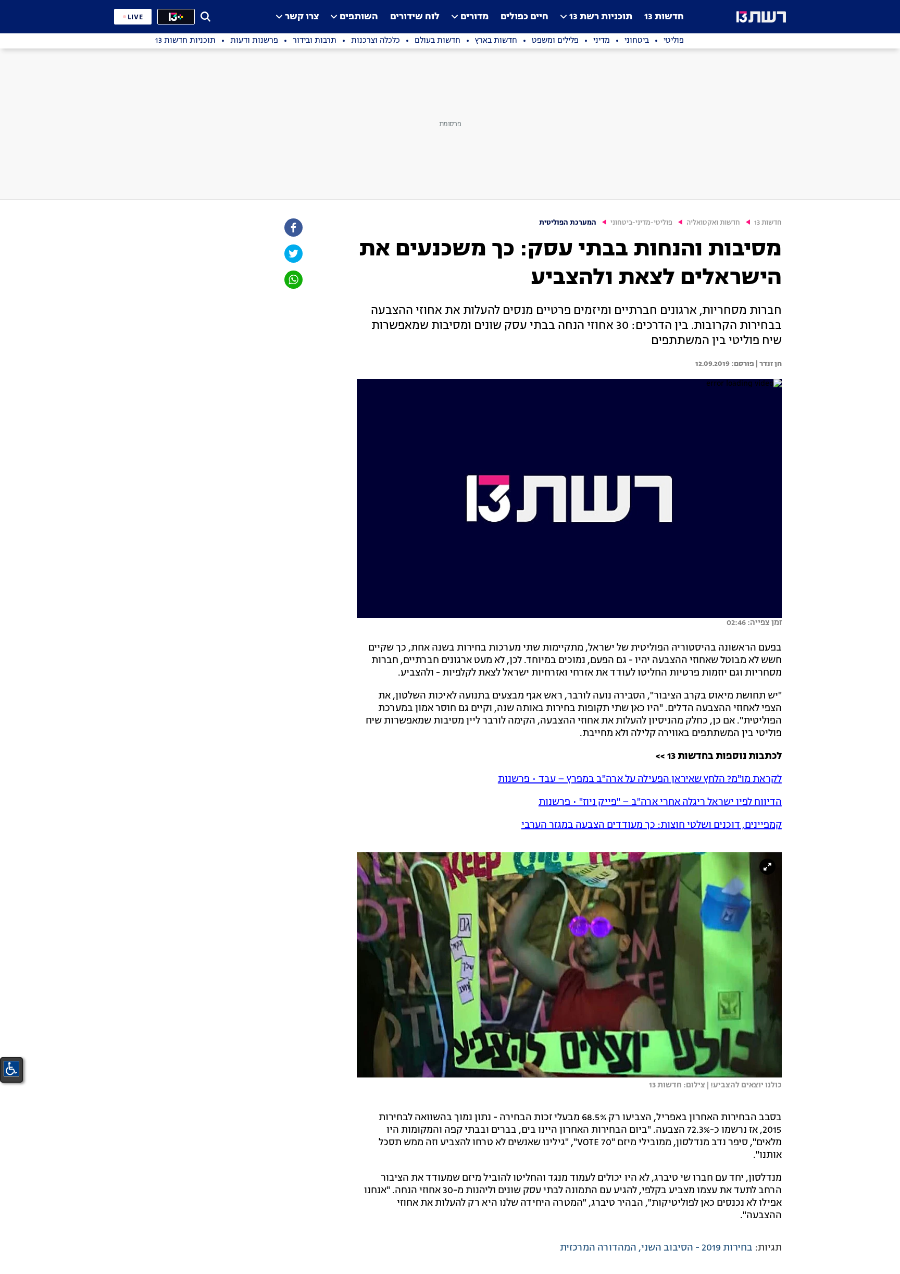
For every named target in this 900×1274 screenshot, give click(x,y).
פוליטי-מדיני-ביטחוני (641, 222)
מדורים (474, 17)
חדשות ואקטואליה (713, 222)
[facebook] (293, 227)
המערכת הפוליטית (567, 222)
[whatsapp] (293, 280)
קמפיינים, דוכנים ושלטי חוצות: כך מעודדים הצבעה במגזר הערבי (651, 825)
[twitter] (293, 253)
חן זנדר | (768, 364)
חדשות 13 (664, 17)
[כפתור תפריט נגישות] (11, 1068)
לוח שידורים (415, 17)
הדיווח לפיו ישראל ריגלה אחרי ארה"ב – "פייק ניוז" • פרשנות (660, 802)
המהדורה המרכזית (598, 1248)
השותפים (359, 17)
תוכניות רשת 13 (600, 17)
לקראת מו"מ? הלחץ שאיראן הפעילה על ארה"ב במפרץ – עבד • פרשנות (640, 779)
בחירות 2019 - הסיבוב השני (697, 1248)
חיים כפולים (524, 17)
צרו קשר (302, 17)
